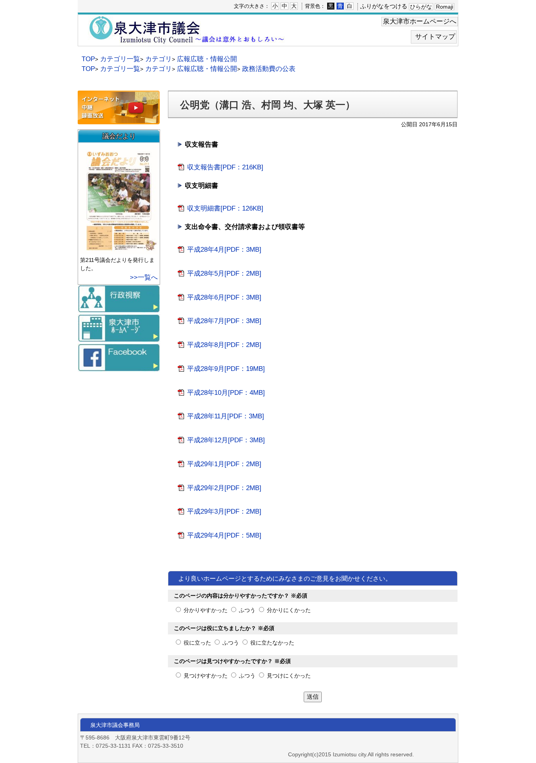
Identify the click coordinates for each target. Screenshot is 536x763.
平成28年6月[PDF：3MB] (224, 297)
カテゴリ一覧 (120, 59)
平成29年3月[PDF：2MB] (224, 511)
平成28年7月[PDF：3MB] (224, 321)
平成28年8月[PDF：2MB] (224, 345)
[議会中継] (119, 120)
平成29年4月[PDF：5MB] (224, 535)
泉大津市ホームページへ (419, 21)
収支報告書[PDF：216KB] (225, 167)
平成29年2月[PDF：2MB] (224, 488)
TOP (88, 59)
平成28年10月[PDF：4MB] (226, 392)
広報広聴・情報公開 (207, 59)
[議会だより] (120, 250)
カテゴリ (158, 59)
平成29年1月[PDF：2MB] (224, 464)
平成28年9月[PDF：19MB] (226, 368)
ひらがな (421, 7)
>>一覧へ (144, 277)
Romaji (444, 7)
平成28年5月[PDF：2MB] (224, 273)
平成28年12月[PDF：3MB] (226, 440)
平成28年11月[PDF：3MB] (225, 416)
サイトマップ (435, 36)
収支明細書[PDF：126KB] (225, 208)
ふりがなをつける (383, 6)
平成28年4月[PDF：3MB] (224, 249)
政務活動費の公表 (268, 69)
